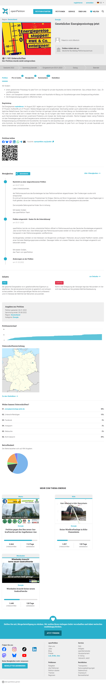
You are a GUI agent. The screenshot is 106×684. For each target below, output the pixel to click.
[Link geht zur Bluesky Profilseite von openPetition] (14, 655)
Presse (50, 653)
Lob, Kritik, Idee (54, 656)
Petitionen (60, 12)
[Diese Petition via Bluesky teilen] (7, 142)
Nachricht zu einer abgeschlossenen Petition (29, 182)
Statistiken (56, 78)
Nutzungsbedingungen (86, 668)
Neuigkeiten (29, 77)
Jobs (50, 649)
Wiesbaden (21, 556)
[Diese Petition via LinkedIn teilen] (14, 142)
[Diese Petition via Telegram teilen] (21, 142)
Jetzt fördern (53, 633)
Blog (50, 651)
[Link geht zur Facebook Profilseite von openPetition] (4, 649)
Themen (51, 673)
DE (100, 3)
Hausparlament (83, 653)
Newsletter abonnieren (14, 666)
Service (71, 12)
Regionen (51, 675)
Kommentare (43, 77)
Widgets (81, 649)
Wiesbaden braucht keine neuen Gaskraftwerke (21, 589)
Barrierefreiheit (83, 675)
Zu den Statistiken (9, 396)
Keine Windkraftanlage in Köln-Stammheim (74, 530)
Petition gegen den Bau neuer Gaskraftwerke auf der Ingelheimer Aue (21, 530)
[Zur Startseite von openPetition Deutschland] (13, 11)
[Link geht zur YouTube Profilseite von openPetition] (24, 655)
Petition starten (42, 12)
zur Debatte (93, 276)
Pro (4, 283)
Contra (59, 283)
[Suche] (102, 11)
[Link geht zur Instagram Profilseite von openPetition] (14, 649)
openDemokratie (84, 651)
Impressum (82, 673)
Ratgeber (51, 666)
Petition (5, 78)
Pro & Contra (16, 77)
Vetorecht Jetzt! (84, 658)
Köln (73, 497)
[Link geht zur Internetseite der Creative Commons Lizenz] (3, 682)
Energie (58, 20)
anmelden (89, 3)
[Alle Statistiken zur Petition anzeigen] (20, 392)
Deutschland (12, 19)
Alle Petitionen (53, 668)
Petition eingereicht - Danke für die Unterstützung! (31, 219)
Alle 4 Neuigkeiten (91, 173)
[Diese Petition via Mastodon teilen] (10, 142)
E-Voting (81, 656)
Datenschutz (82, 670)
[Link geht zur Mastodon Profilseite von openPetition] (4, 655)
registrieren (78, 3)
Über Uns (82, 12)
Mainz (20, 497)
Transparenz (82, 666)
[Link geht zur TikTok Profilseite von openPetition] (24, 649)
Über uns (51, 646)
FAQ (79, 646)
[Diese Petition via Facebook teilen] (3, 142)
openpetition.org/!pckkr (43, 142)
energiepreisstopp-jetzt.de (15, 409)
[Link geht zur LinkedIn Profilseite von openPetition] (34, 649)
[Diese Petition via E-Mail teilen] (24, 142)
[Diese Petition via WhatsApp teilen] (18, 142)
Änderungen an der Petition (23, 259)
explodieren (19, 107)
